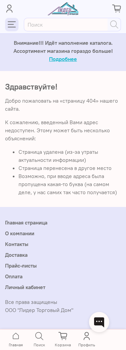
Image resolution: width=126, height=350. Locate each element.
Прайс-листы (21, 265)
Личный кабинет (25, 287)
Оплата (14, 276)
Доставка (16, 254)
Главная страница (26, 222)
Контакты (16, 244)
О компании (19, 233)
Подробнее (63, 59)
